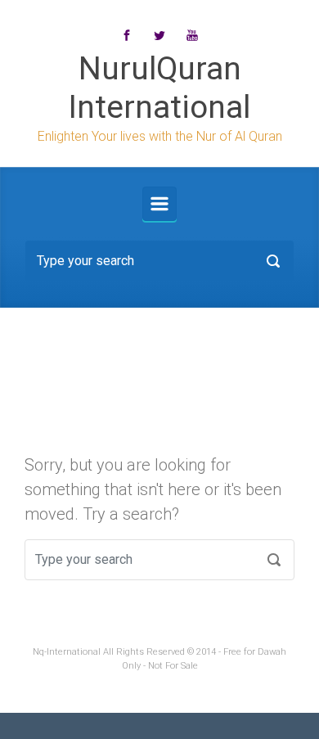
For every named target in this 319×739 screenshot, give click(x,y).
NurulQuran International (159, 88)
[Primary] (159, 204)
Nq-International (67, 652)
